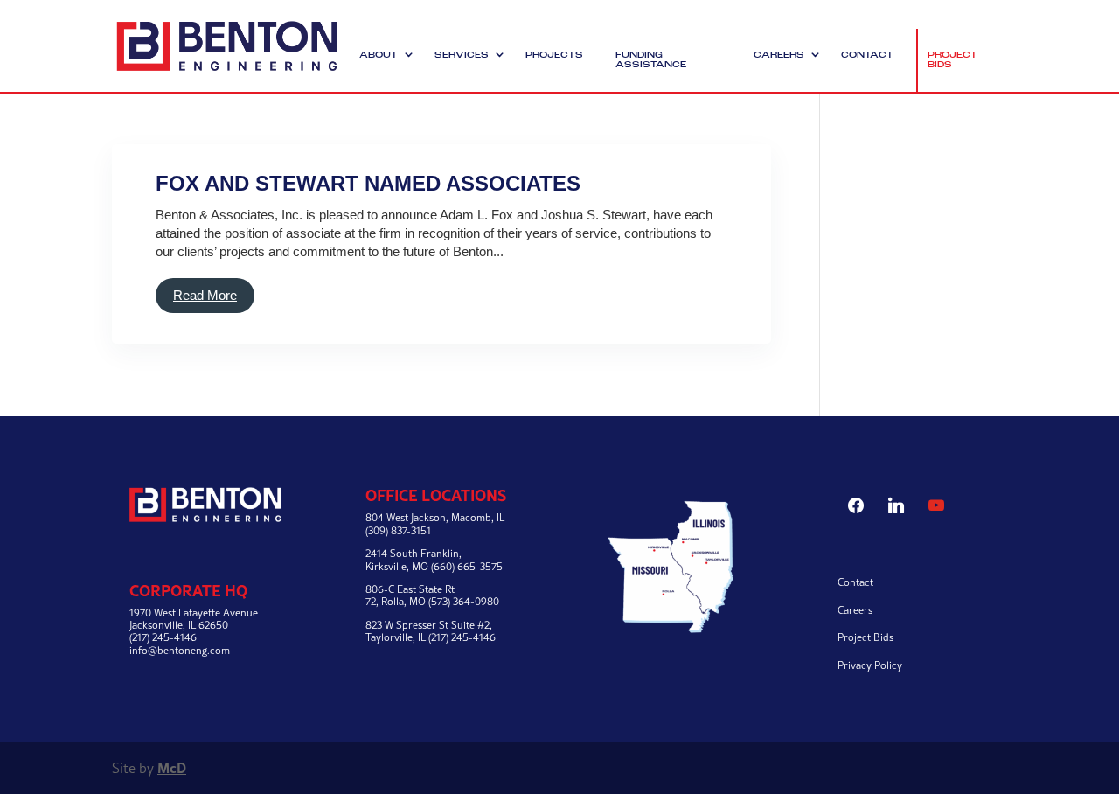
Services (461, 55)
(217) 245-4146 (462, 637)
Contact (867, 55)
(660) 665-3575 (467, 566)
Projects (554, 55)
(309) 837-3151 (398, 530)
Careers (779, 55)
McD (171, 767)
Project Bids (952, 60)
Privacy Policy (870, 665)
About (378, 55)
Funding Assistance (650, 60)
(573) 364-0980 (463, 601)
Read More (205, 295)
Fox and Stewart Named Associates (368, 183)
